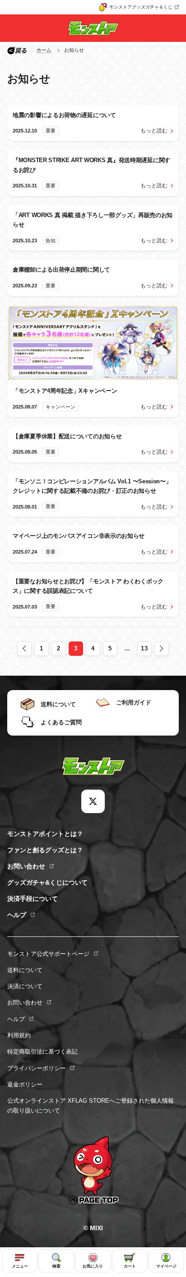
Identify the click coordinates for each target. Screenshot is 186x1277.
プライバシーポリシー (36, 1068)
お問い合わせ (26, 866)
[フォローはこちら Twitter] (93, 801)
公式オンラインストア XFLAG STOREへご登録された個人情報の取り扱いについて (90, 1105)
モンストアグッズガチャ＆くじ (140, 7)
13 (144, 648)
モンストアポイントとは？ (45, 833)
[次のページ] (161, 648)
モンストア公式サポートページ (48, 953)
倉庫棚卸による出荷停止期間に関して (61, 269)
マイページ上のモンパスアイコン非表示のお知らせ (78, 535)
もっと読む (153, 130)
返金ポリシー (24, 1084)
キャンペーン (60, 406)
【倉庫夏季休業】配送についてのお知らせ (67, 436)
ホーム (44, 50)
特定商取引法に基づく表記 (42, 1051)
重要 (51, 130)
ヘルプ (16, 914)
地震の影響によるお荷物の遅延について (64, 115)
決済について (24, 986)
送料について (24, 970)
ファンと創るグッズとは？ (45, 850)
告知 (51, 240)
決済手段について (32, 898)
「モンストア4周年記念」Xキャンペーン (65, 390)
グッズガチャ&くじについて (47, 882)
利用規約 (19, 1035)
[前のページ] (24, 648)
